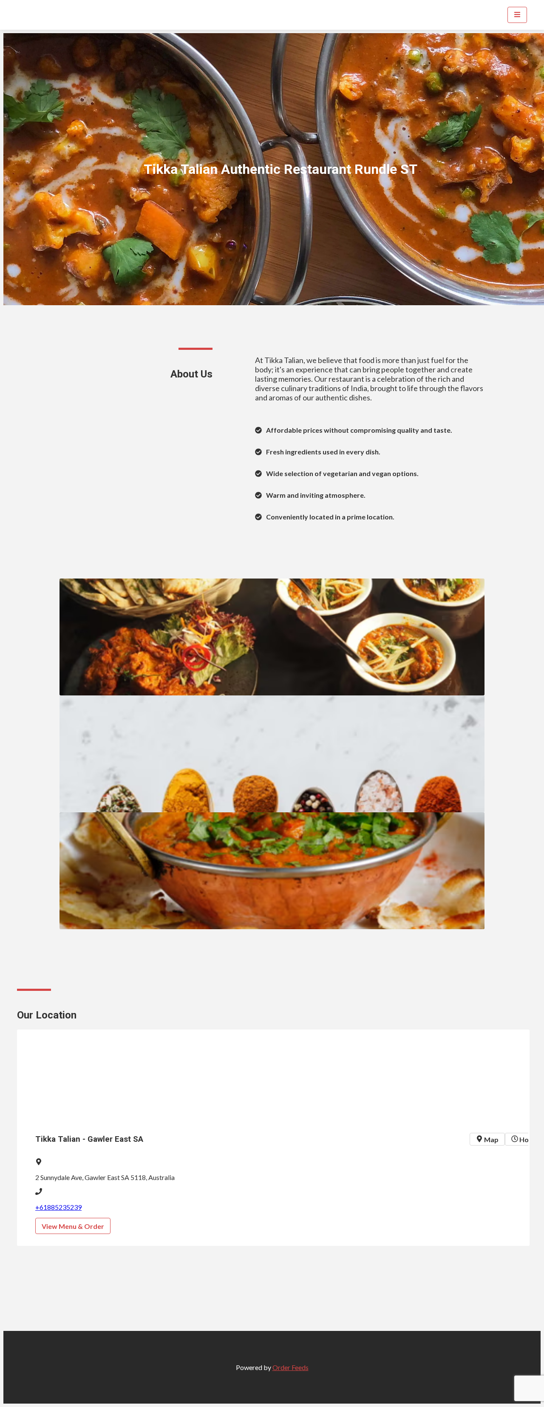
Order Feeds (290, 1367)
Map (491, 1139)
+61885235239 (58, 1207)
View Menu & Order (73, 1226)
